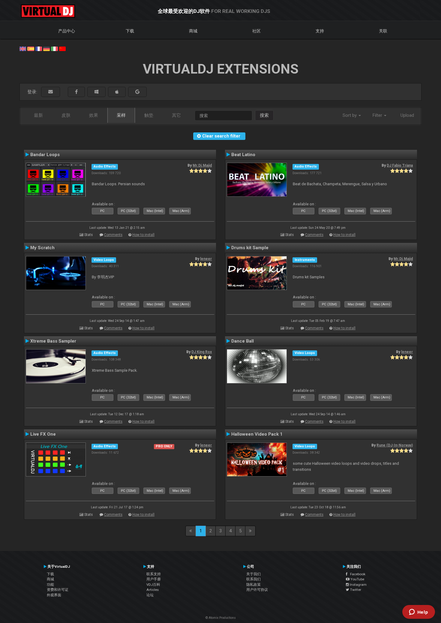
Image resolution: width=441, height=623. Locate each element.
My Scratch (42, 247)
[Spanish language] (30, 48)
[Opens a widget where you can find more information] (418, 612)
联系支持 (153, 574)
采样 (121, 115)
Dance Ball (242, 341)
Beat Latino (243, 154)
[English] (23, 48)
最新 (38, 115)
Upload (407, 115)
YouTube (357, 579)
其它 (176, 115)
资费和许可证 (57, 590)
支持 (320, 31)
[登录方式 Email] (50, 92)
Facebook (356, 574)
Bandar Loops (45, 154)
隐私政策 (253, 584)
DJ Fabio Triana (400, 165)
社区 (256, 31)
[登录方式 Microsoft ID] (96, 92)
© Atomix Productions (221, 618)
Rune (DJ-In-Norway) (394, 445)
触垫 (148, 115)
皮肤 (66, 115)
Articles (152, 590)
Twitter (355, 590)
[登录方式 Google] (137, 92)
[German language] (46, 48)
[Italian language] (54, 48)
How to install (143, 235)
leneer (206, 259)
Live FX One (43, 434)
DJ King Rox (201, 352)
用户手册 (153, 579)
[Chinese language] (62, 48)
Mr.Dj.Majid (202, 165)
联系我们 (253, 579)
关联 (383, 31)
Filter (378, 115)
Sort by (350, 115)
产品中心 (66, 31)
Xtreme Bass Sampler (53, 341)
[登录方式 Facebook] (76, 92)
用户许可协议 (257, 590)
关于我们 (253, 574)
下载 (130, 31)
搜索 (264, 115)
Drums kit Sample (249, 247)
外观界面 (54, 595)
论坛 (150, 595)
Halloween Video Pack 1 (257, 434)
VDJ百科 (153, 584)
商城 (193, 31)
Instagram (358, 584)
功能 (50, 584)
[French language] (38, 48)
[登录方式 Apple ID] (117, 92)
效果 (93, 115)
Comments (113, 235)
